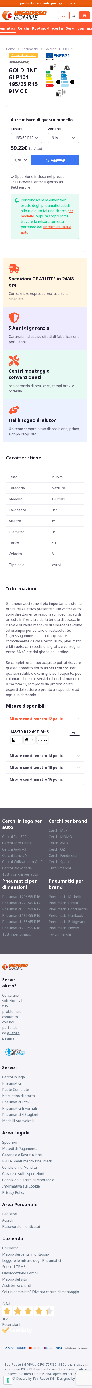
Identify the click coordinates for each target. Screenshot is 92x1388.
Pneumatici (30, 49)
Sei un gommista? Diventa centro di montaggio (40, 1291)
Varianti (54, 128)
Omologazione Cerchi (20, 1273)
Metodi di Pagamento (20, 1148)
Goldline (50, 49)
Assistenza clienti (16, 1285)
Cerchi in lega (13, 1077)
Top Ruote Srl (43, 1378)
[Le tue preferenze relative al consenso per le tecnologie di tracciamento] (8, 1380)
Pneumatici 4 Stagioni (20, 1114)
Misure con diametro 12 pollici (37, 718)
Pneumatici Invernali (19, 1108)
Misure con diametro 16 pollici (37, 779)
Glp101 (68, 49)
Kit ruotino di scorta (18, 1095)
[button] (64, 15)
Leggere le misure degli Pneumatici (31, 1260)
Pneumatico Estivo (23, 55)
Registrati (10, 1213)
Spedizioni (10, 1142)
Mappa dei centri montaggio (25, 1254)
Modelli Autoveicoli (18, 1120)
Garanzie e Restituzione (22, 1154)
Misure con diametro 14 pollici (37, 755)
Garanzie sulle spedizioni (23, 1173)
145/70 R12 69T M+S (29, 731)
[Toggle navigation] (73, 15)
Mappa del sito (14, 1279)
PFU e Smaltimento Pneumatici (27, 1161)
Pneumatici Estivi (16, 1102)
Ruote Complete (15, 1089)
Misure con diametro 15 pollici (37, 767)
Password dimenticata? (21, 1226)
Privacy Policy (13, 1192)
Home (10, 49)
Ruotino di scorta (47, 28)
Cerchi (23, 28)
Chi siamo (10, 1247)
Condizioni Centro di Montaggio (28, 1179)
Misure (17, 128)
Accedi (7, 1220)
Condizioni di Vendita (19, 1167)
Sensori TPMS (14, 1266)
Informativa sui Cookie (21, 1186)
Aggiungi (57, 160)
